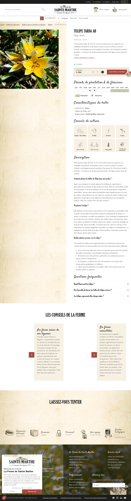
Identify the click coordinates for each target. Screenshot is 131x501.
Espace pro (115, 2)
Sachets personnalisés (77, 487)
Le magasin (106, 2)
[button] (48, 18)
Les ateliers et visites (76, 462)
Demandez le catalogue (116, 462)
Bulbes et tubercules (13, 24)
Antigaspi (64, 18)
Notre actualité (74, 468)
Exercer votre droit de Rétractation (95, 498)
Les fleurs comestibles (106, 329)
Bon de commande (115, 465)
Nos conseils (83, 18)
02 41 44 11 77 (42, 459)
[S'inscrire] (123, 485)
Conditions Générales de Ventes (71, 498)
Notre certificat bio (76, 479)
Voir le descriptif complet (84, 58)
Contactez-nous (113, 459)
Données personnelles (50, 498)
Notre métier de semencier (79, 459)
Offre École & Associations (78, 485)
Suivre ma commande (116, 457)
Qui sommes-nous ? (76, 457)
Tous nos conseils (114, 468)
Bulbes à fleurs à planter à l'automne (34, 24)
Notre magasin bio (75, 465)
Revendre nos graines (76, 482)
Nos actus (73, 18)
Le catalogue (97, 2)
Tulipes (50, 24)
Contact (88, 2)
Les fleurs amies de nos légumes (48, 332)
